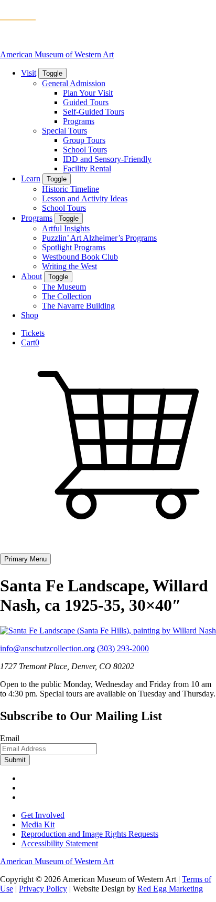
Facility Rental (87, 168)
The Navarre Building (78, 305)
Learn (30, 178)
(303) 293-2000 (123, 648)
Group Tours (84, 140)
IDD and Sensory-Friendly (107, 159)
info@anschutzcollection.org (47, 648)
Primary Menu (25, 559)
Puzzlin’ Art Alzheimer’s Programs (99, 237)
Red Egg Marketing (170, 888)
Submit (15, 760)
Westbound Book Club (80, 256)
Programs (78, 121)
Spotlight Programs (73, 247)
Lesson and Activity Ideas (84, 198)
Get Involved (42, 815)
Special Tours (64, 130)
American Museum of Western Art (57, 54)
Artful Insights (66, 228)
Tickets (33, 333)
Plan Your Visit (88, 92)
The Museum (64, 286)
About (31, 276)
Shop (29, 315)
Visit (28, 72)
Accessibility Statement (59, 843)
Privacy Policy (43, 888)
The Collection (66, 296)
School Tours (85, 149)
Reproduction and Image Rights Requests (89, 833)
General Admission (73, 83)
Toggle (52, 73)
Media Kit (38, 824)
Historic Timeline (70, 188)
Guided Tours (86, 102)
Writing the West (69, 266)
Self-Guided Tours (93, 111)
